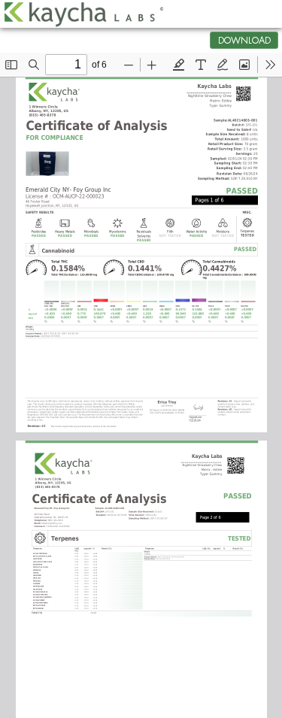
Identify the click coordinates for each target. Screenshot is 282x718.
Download (244, 40)
